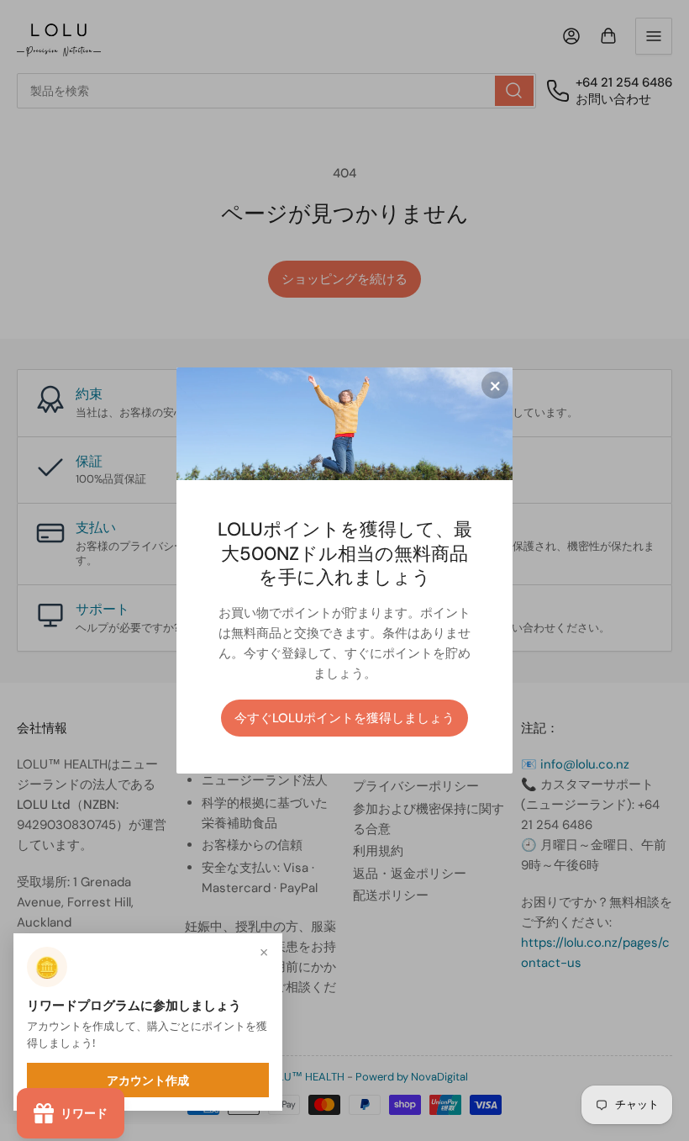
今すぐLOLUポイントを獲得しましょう (344, 718)
